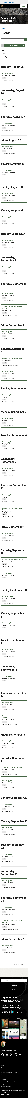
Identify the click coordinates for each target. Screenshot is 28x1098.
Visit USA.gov (5, 1094)
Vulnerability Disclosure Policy (8, 1081)
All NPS (14, 989)
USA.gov (3, 1084)
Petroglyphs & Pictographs (8, 19)
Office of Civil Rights (6, 1086)
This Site (14, 985)
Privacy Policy (4, 1065)
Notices (3, 1070)
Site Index (16, 973)
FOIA (2, 1067)
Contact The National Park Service (10, 1072)
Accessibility (4, 1062)
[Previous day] (2, 45)
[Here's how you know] (14, 2)
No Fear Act (4, 1077)
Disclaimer (3, 1079)
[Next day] (23, 45)
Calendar (3, 973)
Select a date (14, 45)
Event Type (4, 57)
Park (2, 50)
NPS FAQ (3, 1074)
